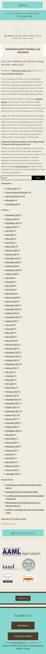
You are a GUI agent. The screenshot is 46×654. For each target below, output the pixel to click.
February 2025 (12, 250)
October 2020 (11, 427)
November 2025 (12, 215)
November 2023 (12, 309)
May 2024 (10, 286)
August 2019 (11, 450)
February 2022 (12, 391)
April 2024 (10, 289)
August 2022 (11, 368)
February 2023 (12, 344)
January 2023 (11, 348)
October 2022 (11, 360)
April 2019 (10, 458)
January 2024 (11, 301)
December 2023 (12, 305)
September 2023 (12, 317)
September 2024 (12, 270)
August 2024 (11, 274)
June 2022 (10, 376)
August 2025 (11, 227)
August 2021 (11, 415)
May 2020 (10, 435)
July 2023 (9, 325)
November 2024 (12, 262)
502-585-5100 (25, 16)
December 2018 (12, 474)
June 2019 (10, 454)
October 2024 (11, 266)
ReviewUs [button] (22, 625)
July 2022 (9, 372)
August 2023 (11, 321)
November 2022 (12, 356)
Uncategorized (12, 204)
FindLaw (27, 648)
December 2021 (12, 399)
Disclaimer (6, 645)
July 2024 (9, 278)
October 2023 (11, 313)
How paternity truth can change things (22, 492)
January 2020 (11, 442)
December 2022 (12, 352)
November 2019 (12, 446)
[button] (22, 5)
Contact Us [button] (23, 598)
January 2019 (11, 470)
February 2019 (12, 466)
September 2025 (12, 223)
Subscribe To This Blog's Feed (13, 519)
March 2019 (10, 462)
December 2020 (12, 423)
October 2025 (11, 219)
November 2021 (12, 403)
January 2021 (11, 419)
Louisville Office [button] (23, 636)
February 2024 (12, 297)
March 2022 (10, 387)
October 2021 (11, 407)
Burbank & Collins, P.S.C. (22, 71)
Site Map (14, 645)
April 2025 (10, 242)
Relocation (10, 200)
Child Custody (11, 188)
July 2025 (9, 231)
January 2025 (11, 254)
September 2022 (12, 364)
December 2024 (12, 258)
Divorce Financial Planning (12, 74)
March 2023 (10, 340)
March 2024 (10, 293)
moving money (21, 166)
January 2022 (11, 395)
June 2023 (10, 329)
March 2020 (10, 438)
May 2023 (10, 333)
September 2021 (12, 411)
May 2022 (10, 380)
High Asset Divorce (13, 196)
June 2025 (10, 235)
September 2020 (12, 431)
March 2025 (10, 246)
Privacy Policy (22, 645)
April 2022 (10, 384)
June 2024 (10, 282)
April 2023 (10, 337)
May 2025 (10, 239)
